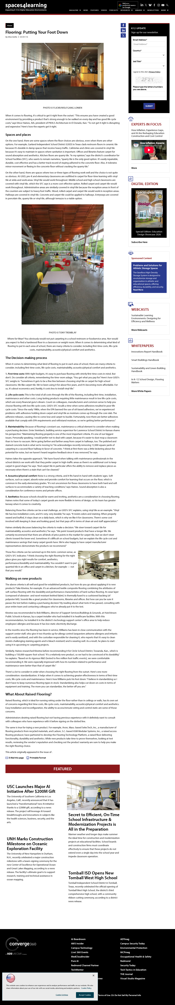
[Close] (94, 975)
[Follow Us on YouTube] (162, 5)
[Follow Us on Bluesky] (150, 5)
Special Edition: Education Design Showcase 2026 (149, 233)
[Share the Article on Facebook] (123, 25)
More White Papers (141, 391)
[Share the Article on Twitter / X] (123, 35)
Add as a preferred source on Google (129, 5)
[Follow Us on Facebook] (154, 5)
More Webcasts (139, 329)
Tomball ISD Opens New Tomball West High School (92, 875)
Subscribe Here (139, 242)
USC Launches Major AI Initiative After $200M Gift (31, 789)
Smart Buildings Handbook (145, 359)
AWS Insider (77, 943)
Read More (138, 289)
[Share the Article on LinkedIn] (123, 30)
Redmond (125, 961)
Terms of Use (104, 995)
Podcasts (113, 10)
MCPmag (125, 952)
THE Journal (126, 974)
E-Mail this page (16, 757)
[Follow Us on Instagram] (158, 5)
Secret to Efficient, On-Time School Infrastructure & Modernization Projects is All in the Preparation (93, 822)
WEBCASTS (140, 309)
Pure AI (75, 961)
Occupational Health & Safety (135, 956)
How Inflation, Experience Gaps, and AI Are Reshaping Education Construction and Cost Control (147, 133)
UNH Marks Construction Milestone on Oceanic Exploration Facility (30, 843)
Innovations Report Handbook (146, 351)
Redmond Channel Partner (85, 965)
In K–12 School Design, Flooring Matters (147, 381)
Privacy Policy (154, 71)
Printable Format (38, 757)
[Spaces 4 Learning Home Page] (25, 7)
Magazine (73, 10)
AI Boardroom (78, 939)
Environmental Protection (133, 947)
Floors (9, 25)
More (163, 10)
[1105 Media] (21, 968)
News (85, 10)
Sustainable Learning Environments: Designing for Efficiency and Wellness (146, 318)
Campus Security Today (132, 943)
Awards (138, 10)
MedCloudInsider (80, 956)
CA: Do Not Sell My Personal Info (126, 995)
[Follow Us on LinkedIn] (142, 4)
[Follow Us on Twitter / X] (146, 5)
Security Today (127, 965)
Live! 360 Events (79, 952)
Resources (125, 10)
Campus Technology (81, 947)
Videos (104, 10)
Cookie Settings (62, 995)
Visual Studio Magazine (132, 978)
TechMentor (77, 969)
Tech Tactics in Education (133, 969)
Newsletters (153, 10)
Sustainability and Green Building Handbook (148, 370)
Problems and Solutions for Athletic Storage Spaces (147, 267)
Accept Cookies (85, 995)
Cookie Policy (86, 988)
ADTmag (124, 939)
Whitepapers (142, 345)
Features (95, 10)
